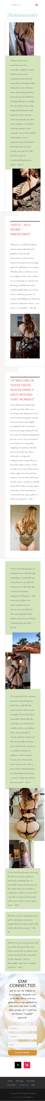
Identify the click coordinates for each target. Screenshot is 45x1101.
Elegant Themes (28, 1093)
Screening (30, 1081)
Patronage (20, 1081)
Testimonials (23, 1085)
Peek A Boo (11, 1085)
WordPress (28, 1097)
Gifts (33, 1085)
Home (10, 1081)
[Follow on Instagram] (27, 1065)
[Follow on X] (18, 1065)
